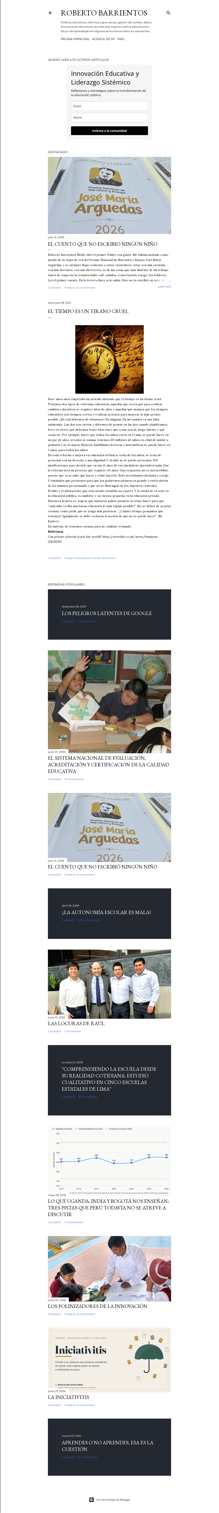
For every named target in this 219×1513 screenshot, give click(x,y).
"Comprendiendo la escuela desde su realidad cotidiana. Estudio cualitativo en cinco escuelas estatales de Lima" (109, 1079)
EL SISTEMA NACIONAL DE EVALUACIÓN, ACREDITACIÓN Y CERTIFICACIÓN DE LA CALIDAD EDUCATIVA (108, 764)
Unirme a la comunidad (109, 131)
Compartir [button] (54, 287)
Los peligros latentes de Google (107, 613)
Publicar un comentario (80, 287)
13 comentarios (74, 779)
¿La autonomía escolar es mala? (106, 912)
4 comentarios (87, 1457)
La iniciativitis (68, 1397)
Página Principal (75, 39)
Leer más (164, 286)
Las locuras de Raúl (76, 1023)
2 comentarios (74, 1222)
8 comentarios (87, 1096)
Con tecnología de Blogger (113, 1499)
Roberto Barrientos (104, 13)
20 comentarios (88, 920)
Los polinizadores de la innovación (98, 1306)
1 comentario (86, 621)
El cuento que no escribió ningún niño (102, 244)
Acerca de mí (103, 39)
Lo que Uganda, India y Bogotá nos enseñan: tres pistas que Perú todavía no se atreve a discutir (108, 1208)
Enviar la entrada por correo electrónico (90, 558)
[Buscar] (168, 12)
